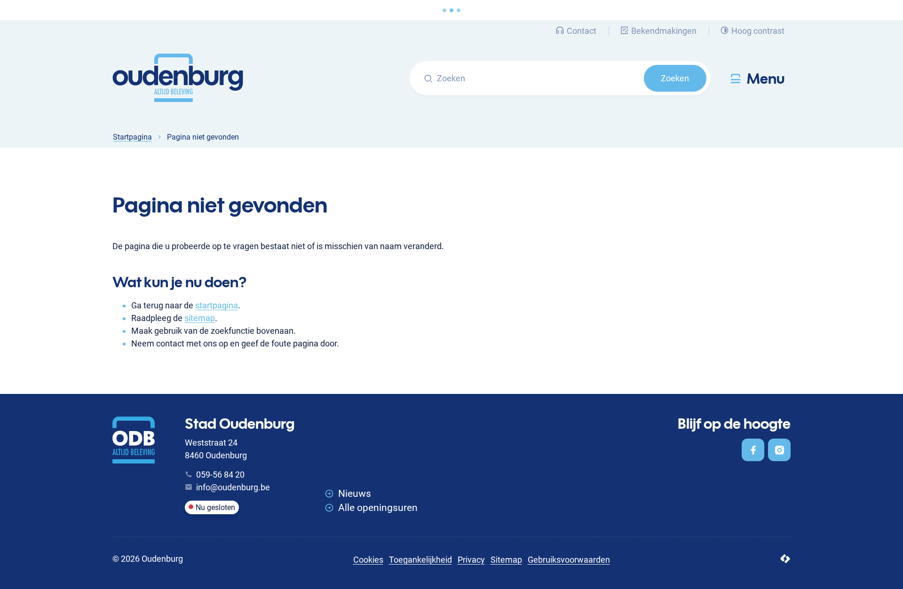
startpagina (216, 305)
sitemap (199, 318)
